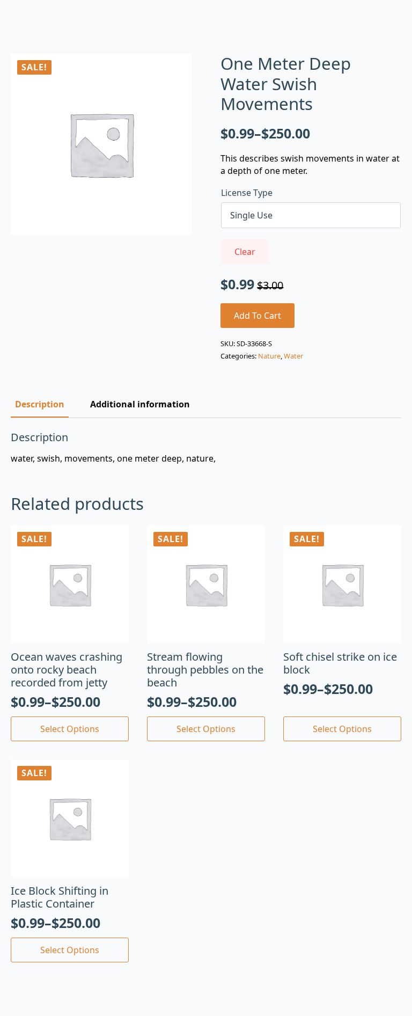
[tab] (40, 404)
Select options (69, 729)
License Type (247, 192)
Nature (269, 356)
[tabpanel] (206, 447)
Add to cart (257, 315)
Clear (244, 252)
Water (293, 356)
